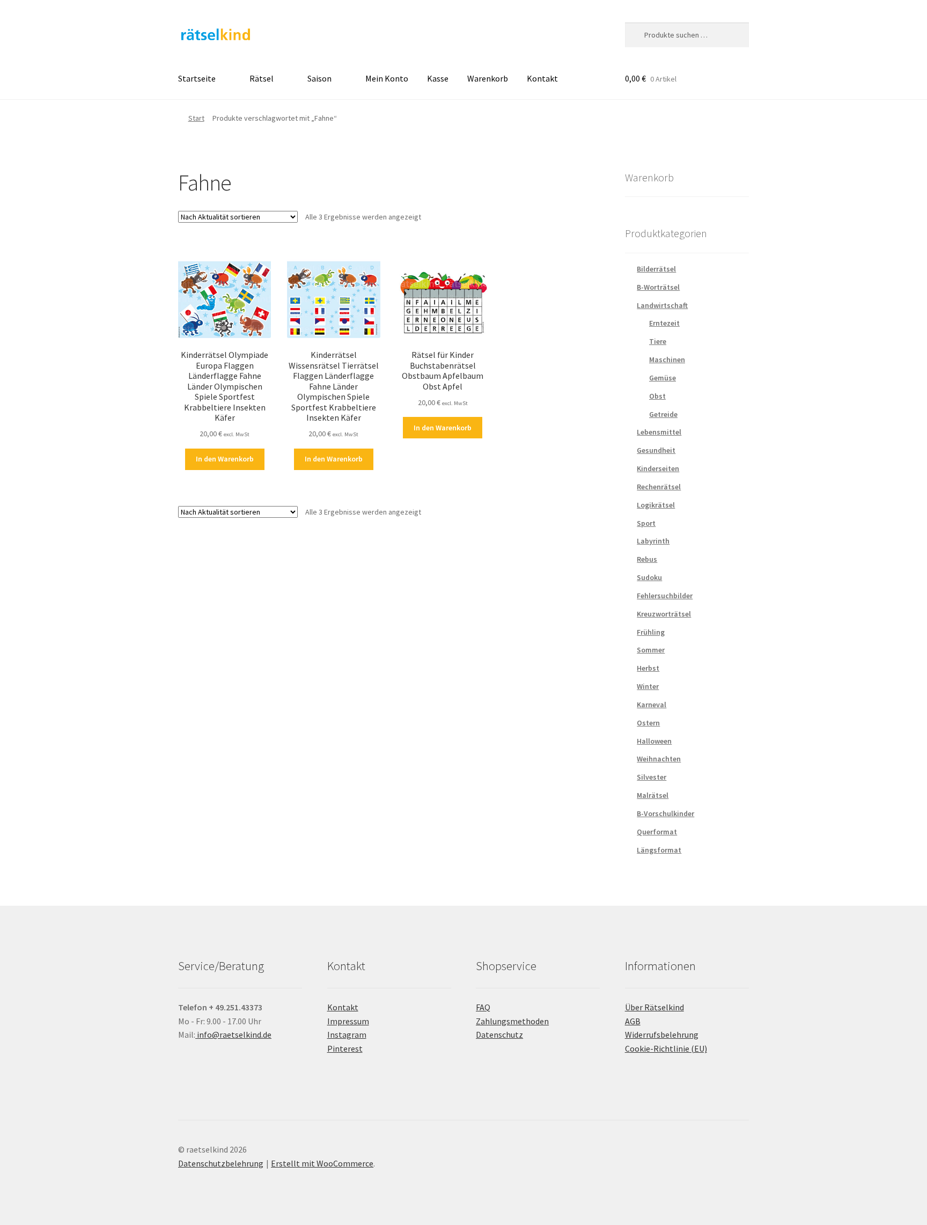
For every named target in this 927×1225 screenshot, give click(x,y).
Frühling (651, 632)
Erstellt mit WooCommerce (322, 1163)
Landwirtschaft (662, 305)
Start (196, 118)
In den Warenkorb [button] (225, 459)
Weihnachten (659, 759)
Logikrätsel (656, 505)
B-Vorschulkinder (665, 813)
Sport (646, 523)
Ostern (648, 723)
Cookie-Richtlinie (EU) (666, 1048)
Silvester (651, 777)
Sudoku (649, 577)
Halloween (654, 741)
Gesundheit (656, 450)
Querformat (657, 832)
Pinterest (345, 1048)
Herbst (648, 668)
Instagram (346, 1034)
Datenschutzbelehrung (220, 1163)
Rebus (647, 559)
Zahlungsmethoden (512, 1021)
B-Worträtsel (658, 287)
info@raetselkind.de (233, 1034)
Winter (648, 686)
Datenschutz (499, 1034)
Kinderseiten (658, 468)
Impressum (348, 1021)
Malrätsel (652, 795)
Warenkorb (487, 78)
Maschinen (667, 359)
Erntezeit (664, 323)
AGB (633, 1021)
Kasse (437, 78)
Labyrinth (653, 541)
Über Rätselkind (654, 1007)
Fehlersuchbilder (665, 595)
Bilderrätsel (656, 269)
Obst (657, 396)
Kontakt (542, 78)
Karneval (651, 704)
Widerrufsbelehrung (661, 1034)
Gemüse (662, 378)
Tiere (657, 341)
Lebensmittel (659, 432)
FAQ (483, 1007)
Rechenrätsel (659, 487)
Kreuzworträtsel (664, 614)
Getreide (663, 414)
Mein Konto (386, 78)
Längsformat (659, 850)
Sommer (651, 650)
